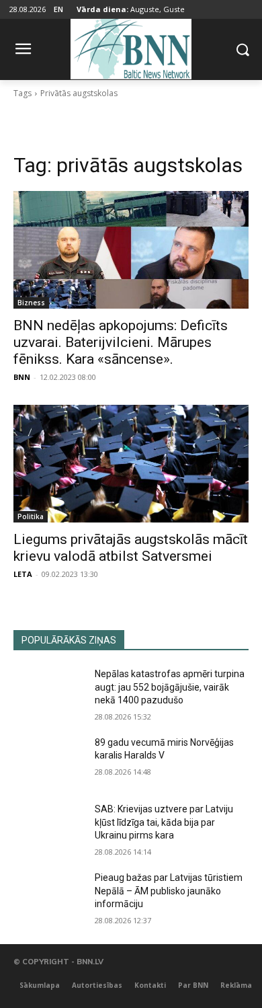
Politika (30, 516)
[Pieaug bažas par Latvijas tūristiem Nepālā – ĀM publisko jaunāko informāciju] (48, 896)
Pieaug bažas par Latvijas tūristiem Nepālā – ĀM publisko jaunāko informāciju (169, 890)
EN (58, 9)
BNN (21, 377)
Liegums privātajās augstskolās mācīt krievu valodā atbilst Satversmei (130, 547)
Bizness (31, 302)
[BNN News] (131, 46)
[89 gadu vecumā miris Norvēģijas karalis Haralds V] (48, 761)
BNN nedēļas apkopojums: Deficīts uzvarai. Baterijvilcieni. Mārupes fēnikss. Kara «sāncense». (120, 342)
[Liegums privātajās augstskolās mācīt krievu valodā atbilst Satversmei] (131, 463)
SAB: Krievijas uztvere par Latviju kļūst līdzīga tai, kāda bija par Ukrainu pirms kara (164, 822)
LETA (22, 574)
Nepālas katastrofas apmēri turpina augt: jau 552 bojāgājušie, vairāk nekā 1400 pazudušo (170, 686)
